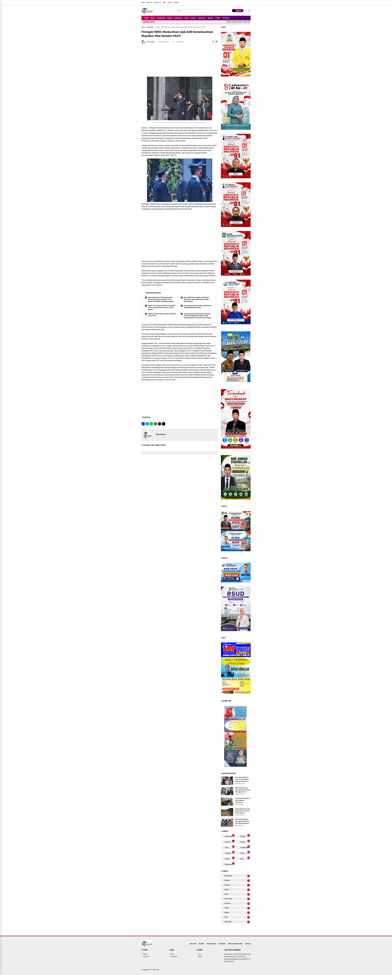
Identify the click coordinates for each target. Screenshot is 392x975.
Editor (170, 2)
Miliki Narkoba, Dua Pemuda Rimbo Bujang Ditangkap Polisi (242, 790)
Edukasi (210, 18)
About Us (149, 2)
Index (164, 2)
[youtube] (246, 2)
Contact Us (157, 2)
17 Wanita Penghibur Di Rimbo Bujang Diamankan (242, 800)
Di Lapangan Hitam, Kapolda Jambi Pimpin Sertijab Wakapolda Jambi (198, 306)
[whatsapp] (151, 424)
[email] (159, 424)
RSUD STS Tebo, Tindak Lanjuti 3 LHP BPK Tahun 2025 (162, 315)
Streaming (201, 18)
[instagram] (243, 2)
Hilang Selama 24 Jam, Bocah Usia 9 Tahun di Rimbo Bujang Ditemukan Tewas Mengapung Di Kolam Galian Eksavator (242, 811)
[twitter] (240, 2)
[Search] (204, 10)
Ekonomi (229, 841)
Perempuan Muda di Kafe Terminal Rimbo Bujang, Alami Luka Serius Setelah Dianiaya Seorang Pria (243, 779)
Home (143, 2)
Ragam (169, 18)
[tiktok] (249, 2)
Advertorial (178, 18)
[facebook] (237, 2)
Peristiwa (225, 18)
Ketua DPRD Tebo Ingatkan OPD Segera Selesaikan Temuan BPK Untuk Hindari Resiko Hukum (196, 299)
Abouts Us (193, 943)
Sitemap (176, 2)
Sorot (186, 18)
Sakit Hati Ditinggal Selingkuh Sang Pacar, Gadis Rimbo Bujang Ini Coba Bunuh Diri (242, 821)
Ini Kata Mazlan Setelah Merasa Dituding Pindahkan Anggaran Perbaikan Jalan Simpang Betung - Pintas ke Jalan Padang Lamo (197, 316)
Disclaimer (222, 943)
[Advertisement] (179, 60)
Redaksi (201, 943)
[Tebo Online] (147, 13)
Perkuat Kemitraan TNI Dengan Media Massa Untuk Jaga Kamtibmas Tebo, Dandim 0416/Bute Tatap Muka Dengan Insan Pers (160, 300)
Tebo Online (155, 969)
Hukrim (193, 18)
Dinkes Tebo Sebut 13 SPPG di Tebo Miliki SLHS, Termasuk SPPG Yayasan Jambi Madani (161, 307)
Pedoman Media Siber (235, 943)
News (153, 18)
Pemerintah (161, 18)
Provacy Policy (211, 943)
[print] (155, 424)
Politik (217, 18)
